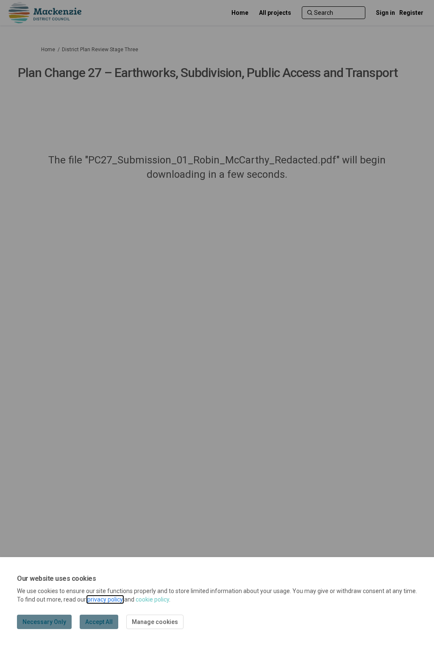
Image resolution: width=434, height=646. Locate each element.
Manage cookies (155, 621)
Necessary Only (44, 621)
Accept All (99, 621)
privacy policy (105, 599)
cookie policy (152, 599)
